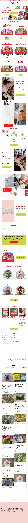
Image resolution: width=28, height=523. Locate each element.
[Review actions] (12, 382)
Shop (7, 57)
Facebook (22, 510)
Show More (3, 408)
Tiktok (21, 512)
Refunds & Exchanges (3, 513)
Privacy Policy (2, 512)
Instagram (22, 509)
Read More (7, 74)
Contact (1, 509)
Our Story (2, 511)
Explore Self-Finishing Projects (7, 190)
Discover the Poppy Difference (8, 125)
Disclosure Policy (3, 510)
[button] (22, 3)
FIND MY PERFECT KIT (20, 258)
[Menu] (2, 3)
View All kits (14, 242)
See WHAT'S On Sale (20, 214)
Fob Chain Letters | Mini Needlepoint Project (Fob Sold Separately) (14, 139)
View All (21, 74)
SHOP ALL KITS (14, 13)
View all (14, 300)
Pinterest (22, 511)
